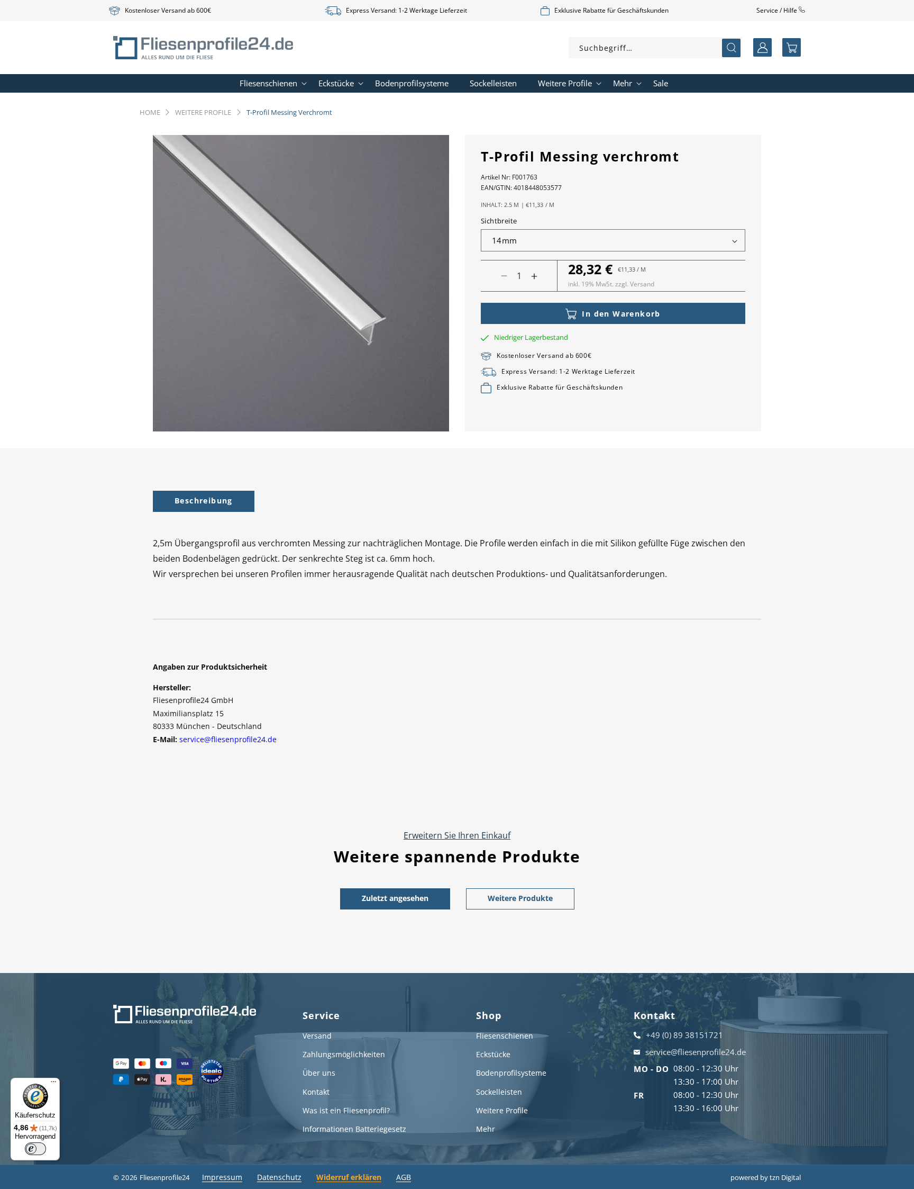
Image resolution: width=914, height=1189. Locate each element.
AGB (403, 1177)
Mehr (485, 1129)
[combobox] (655, 47)
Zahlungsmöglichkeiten (344, 1054)
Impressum (222, 1177)
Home (150, 112)
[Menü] (53, 1084)
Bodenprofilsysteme (511, 1073)
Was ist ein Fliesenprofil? (346, 1110)
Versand (317, 1036)
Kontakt (316, 1092)
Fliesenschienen (504, 1036)
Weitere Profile (203, 112)
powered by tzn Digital (765, 1177)
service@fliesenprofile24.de (228, 739)
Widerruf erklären (348, 1177)
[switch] (35, 1148)
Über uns (319, 1073)
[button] (791, 47)
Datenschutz (279, 1177)
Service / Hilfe (777, 10)
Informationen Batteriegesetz (354, 1129)
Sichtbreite (499, 221)
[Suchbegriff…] (731, 48)
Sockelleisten (499, 1092)
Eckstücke (493, 1054)
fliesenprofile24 (164, 1177)
